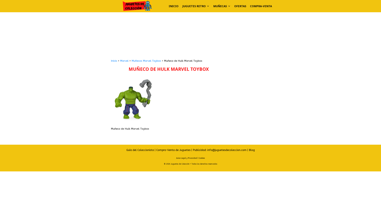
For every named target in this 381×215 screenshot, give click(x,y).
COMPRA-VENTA (261, 6)
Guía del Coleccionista (140, 150)
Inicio (173, 6)
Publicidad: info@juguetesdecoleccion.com (220, 150)
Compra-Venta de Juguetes (173, 150)
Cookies (202, 158)
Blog (252, 150)
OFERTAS (240, 6)
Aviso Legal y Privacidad (186, 158)
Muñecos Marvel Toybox (146, 60)
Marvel (124, 60)
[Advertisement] (190, 35)
